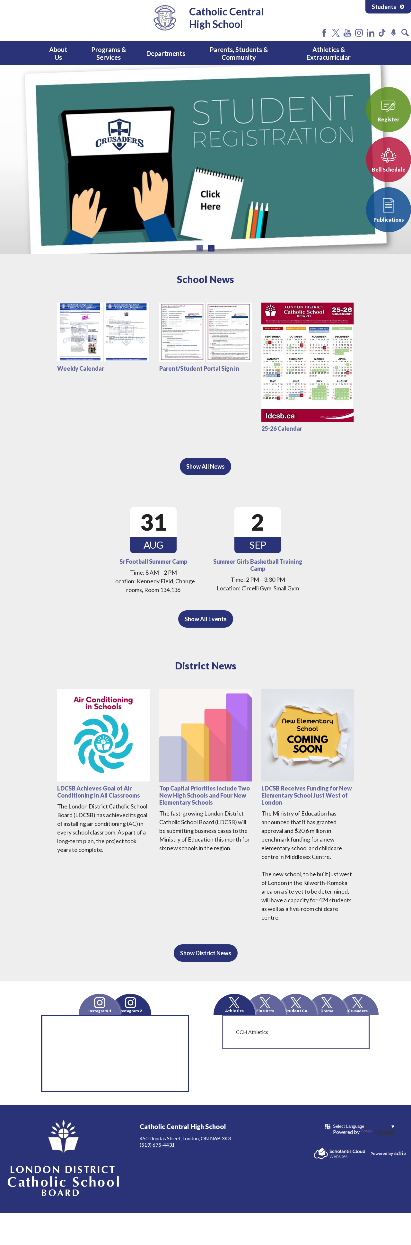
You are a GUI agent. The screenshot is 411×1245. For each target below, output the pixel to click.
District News (205, 665)
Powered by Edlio (388, 1153)
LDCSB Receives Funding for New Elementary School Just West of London (306, 795)
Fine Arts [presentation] (265, 1010)
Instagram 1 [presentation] (99, 1010)
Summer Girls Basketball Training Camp (257, 565)
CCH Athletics (252, 1032)
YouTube (347, 33)
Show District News (205, 953)
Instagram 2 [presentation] (130, 1010)
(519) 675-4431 (157, 1145)
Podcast (394, 33)
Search (405, 33)
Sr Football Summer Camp (153, 561)
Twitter (336, 33)
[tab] (99, 1004)
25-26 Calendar (281, 428)
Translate (383, 1132)
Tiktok (382, 33)
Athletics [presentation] (234, 1010)
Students (384, 6)
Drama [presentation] (326, 1010)
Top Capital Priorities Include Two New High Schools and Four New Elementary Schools (204, 795)
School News (205, 279)
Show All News (205, 466)
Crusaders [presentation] (358, 1010)
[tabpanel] (205, 159)
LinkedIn (370, 33)
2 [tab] (211, 248)
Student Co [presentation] (296, 1010)
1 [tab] (200, 248)
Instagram (359, 33)
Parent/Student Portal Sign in (199, 368)
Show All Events (206, 618)
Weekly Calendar (80, 368)
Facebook (324, 33)
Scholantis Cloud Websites (339, 1153)
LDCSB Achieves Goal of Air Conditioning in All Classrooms (98, 792)
